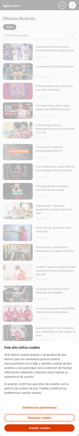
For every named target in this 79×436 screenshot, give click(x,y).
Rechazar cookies (39, 418)
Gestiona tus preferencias (39, 407)
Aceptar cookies (39, 428)
